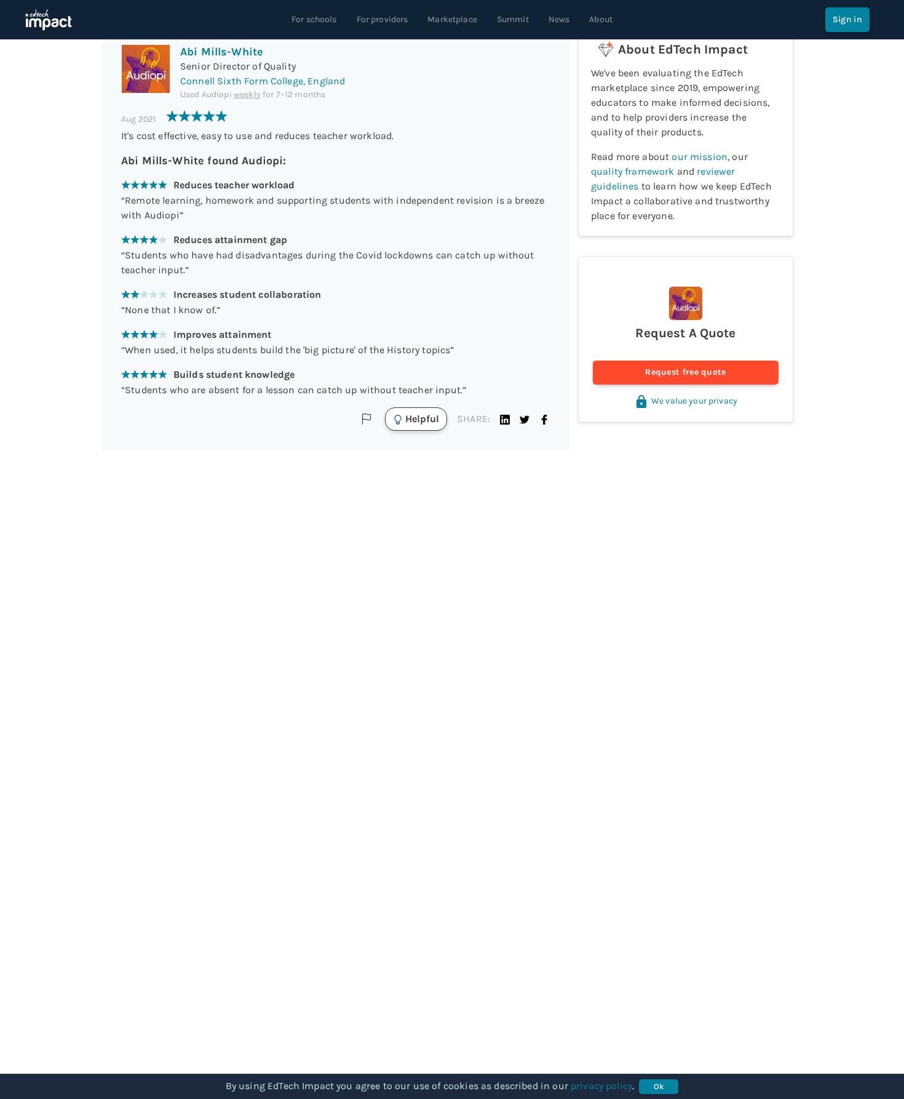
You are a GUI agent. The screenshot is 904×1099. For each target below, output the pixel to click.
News (559, 19)
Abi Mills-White (221, 51)
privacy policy (601, 1086)
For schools (314, 19)
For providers (382, 19)
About (601, 19)
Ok (659, 1086)
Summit (513, 19)
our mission (700, 156)
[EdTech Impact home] (48, 20)
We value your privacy (694, 401)
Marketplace (452, 19)
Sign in (847, 19)
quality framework (633, 171)
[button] (505, 419)
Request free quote (685, 372)
